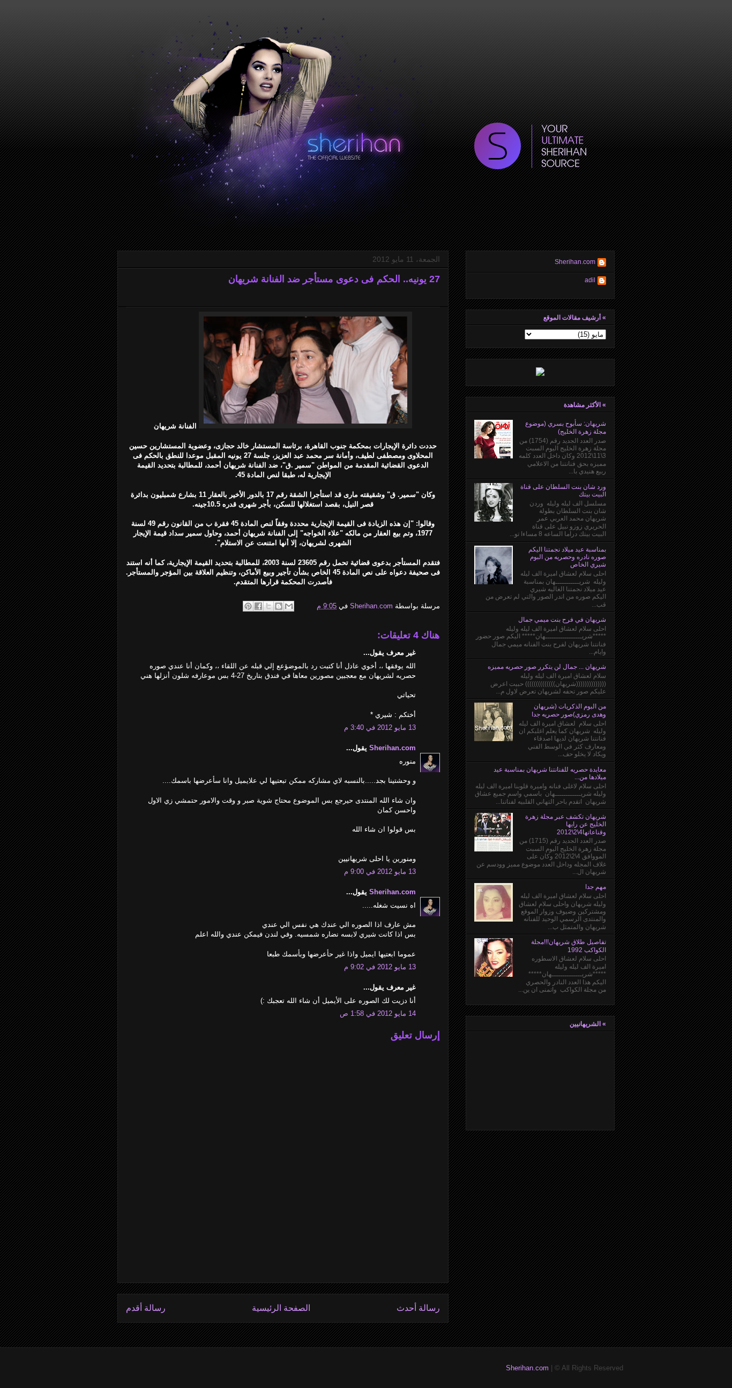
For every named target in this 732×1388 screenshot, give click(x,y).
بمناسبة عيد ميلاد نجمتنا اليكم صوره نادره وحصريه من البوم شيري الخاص (567, 557)
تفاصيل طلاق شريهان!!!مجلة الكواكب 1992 (568, 945)
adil (590, 280)
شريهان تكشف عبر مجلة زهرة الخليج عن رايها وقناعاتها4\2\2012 (565, 824)
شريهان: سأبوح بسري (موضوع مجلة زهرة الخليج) (565, 427)
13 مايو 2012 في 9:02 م (380, 967)
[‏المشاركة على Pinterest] (248, 606)
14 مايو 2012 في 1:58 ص (378, 1013)
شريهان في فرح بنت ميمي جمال (562, 619)
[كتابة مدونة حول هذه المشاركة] (278, 606)
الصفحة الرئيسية (281, 1307)
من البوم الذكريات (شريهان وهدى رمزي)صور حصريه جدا (569, 710)
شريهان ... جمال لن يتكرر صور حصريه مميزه (547, 666)
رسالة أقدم (146, 1307)
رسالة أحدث (418, 1307)
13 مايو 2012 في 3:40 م (380, 727)
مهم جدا (595, 887)
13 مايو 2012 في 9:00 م (380, 872)
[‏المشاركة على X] (268, 606)
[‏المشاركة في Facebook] (258, 606)
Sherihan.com (370, 606)
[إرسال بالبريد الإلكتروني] (288, 606)
